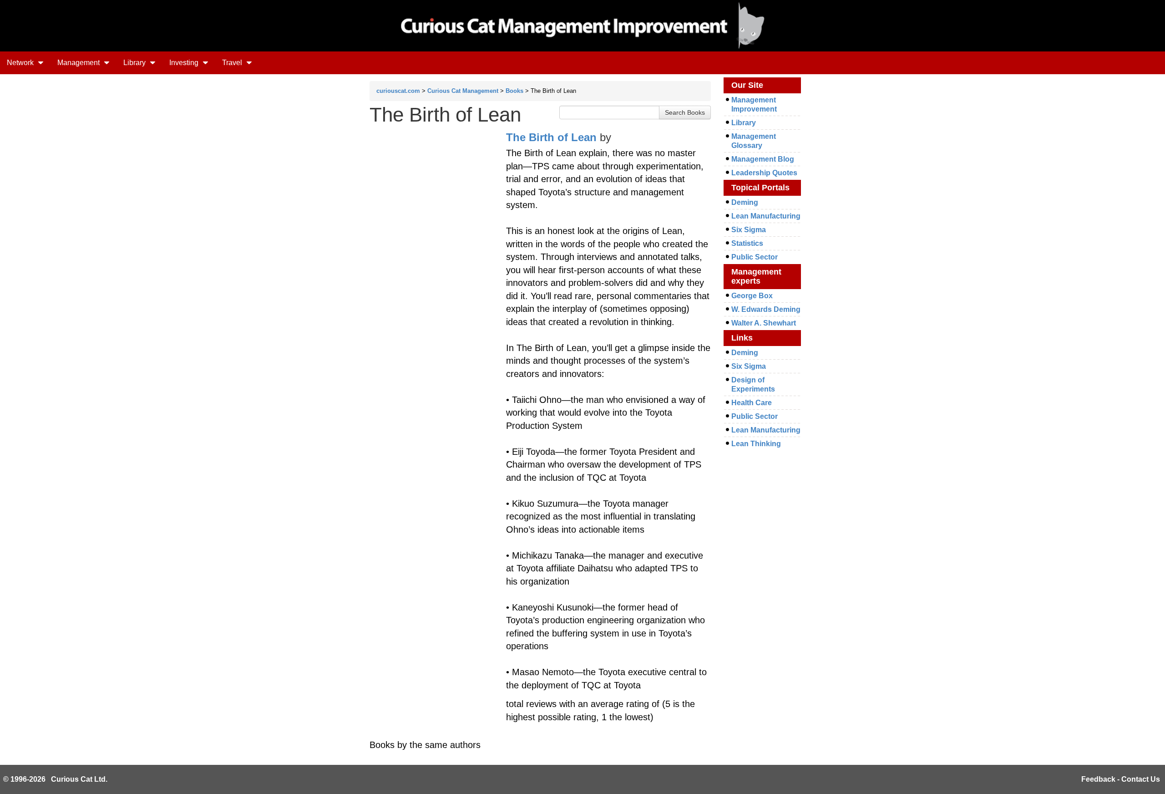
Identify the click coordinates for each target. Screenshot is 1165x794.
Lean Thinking (756, 444)
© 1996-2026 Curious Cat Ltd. (55, 779)
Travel (233, 62)
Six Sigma (748, 230)
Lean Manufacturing (765, 216)
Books (514, 90)
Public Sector (754, 257)
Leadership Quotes (764, 173)
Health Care (751, 403)
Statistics (747, 243)
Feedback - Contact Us (1120, 779)
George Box (752, 296)
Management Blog (762, 159)
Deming (744, 202)
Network (21, 62)
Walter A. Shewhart (763, 323)
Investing (184, 62)
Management (79, 62)
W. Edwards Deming (765, 309)
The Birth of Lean (551, 137)
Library (135, 62)
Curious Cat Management (462, 90)
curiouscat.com (398, 90)
